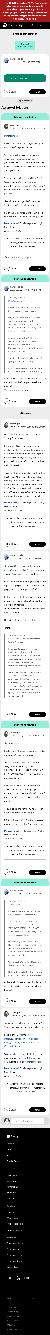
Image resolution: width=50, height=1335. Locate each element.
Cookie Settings (13, 1312)
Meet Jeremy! (11, 223)
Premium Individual (16, 1243)
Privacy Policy (11, 1307)
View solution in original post (18, 257)
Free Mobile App (15, 1223)
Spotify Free (13, 1266)
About (10, 1149)
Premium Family (14, 1255)
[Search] (32, 25)
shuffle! (18, 230)
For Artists (12, 1174)
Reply (37, 91)
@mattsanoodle (12, 135)
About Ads (10, 1316)
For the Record (14, 1161)
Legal (9, 1298)
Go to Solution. (21, 78)
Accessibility (21, 1316)
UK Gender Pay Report (14, 1329)
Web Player (12, 1217)
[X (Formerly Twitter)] (19, 1278)
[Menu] (45, 25)
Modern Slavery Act (13, 1320)
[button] (45, 60)
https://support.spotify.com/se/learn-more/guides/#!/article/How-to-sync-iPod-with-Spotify (22, 1042)
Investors (11, 1192)
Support (11, 1212)
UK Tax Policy (11, 1325)
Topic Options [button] (24, 100)
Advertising (12, 1186)
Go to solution (26, 46)
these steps (31, 15)
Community (15, 25)
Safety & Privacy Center (15, 1303)
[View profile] (6, 60)
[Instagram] (10, 1278)
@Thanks (8, 566)
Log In (38, 25)
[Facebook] (27, 1278)
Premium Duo (13, 1249)
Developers (12, 1180)
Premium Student (15, 1261)
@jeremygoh (13, 297)
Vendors (11, 1198)
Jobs (9, 1155)
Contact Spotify (14, 1229)
